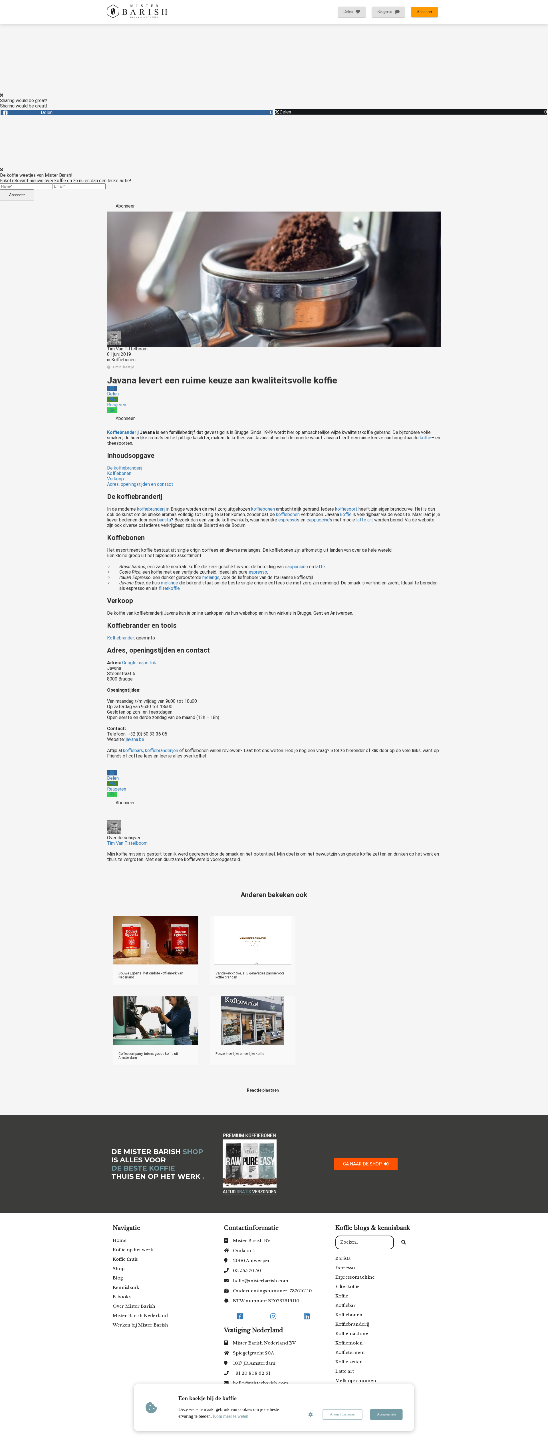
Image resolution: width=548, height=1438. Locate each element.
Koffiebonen (123, 359)
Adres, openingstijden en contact (140, 484)
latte (320, 566)
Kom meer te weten (230, 1416)
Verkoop (115, 479)
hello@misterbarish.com (260, 1280)
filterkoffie (169, 588)
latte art (364, 520)
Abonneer (17, 195)
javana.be (135, 739)
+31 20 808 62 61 (251, 1373)
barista (164, 520)
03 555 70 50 (247, 1270)
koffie (425, 437)
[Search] (404, 1242)
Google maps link (139, 662)
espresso (287, 520)
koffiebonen (263, 509)
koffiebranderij (151, 509)
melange (210, 577)
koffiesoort (346, 509)
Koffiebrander (120, 638)
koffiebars (133, 750)
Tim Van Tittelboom (127, 349)
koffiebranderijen (161, 750)
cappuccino (318, 520)
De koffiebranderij (124, 468)
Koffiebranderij (123, 432)
